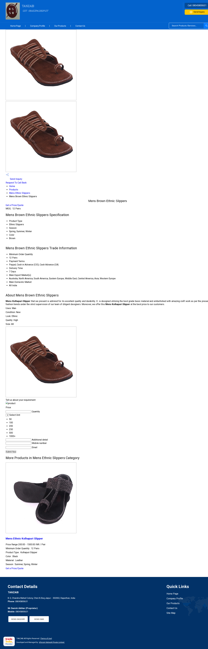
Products (13, 189)
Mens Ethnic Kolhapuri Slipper (24, 538)
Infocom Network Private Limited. (52, 642)
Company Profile (37, 26)
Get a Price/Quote (14, 205)
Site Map (171, 613)
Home (12, 186)
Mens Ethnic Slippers (19, 193)
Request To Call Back (16, 182)
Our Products (60, 26)
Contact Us (80, 26)
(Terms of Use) (46, 639)
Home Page (15, 26)
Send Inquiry (15, 179)
